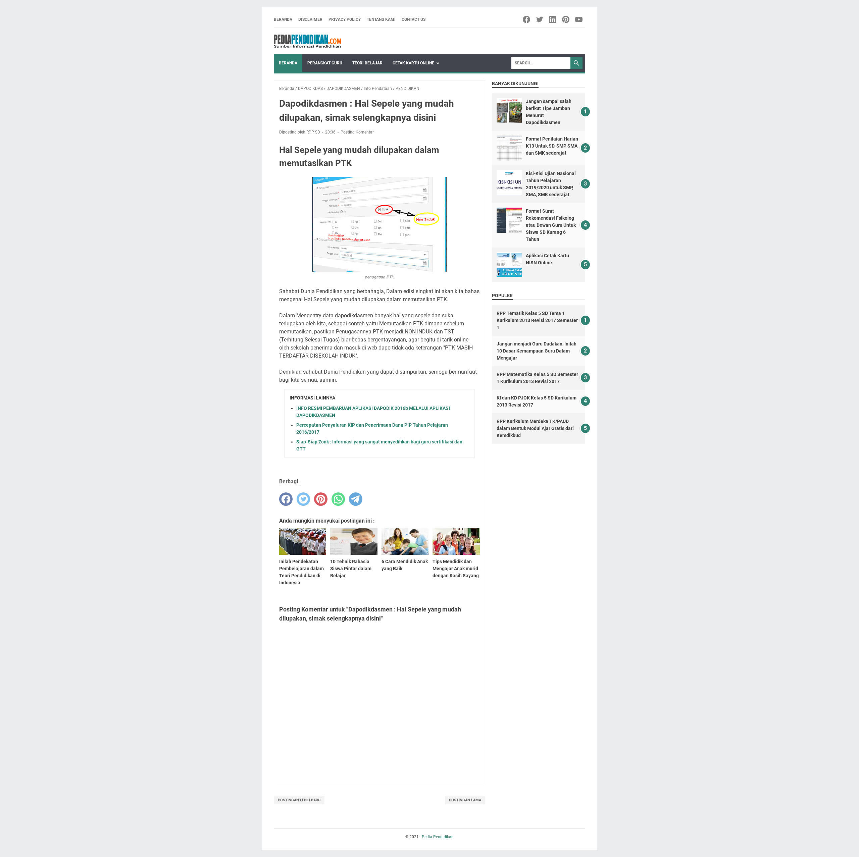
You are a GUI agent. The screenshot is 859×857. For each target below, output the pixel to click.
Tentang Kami (381, 19)
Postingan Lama (465, 800)
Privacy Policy (345, 19)
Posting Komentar (357, 132)
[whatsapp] (338, 499)
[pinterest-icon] (566, 19)
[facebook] (286, 499)
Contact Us (413, 19)
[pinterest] (320, 499)
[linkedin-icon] (553, 19)
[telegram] (355, 499)
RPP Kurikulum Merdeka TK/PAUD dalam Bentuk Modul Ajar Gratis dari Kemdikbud (535, 428)
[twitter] (303, 499)
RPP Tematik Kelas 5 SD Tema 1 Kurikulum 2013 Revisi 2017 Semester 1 (537, 320)
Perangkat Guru (324, 63)
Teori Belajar (367, 63)
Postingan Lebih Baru (299, 800)
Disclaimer (310, 19)
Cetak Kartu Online (413, 63)
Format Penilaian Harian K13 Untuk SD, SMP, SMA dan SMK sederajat (552, 146)
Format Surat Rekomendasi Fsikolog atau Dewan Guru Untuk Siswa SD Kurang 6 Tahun (551, 225)
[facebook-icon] (527, 19)
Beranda (283, 19)
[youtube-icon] (579, 19)
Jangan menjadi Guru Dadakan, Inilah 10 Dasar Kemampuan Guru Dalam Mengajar (536, 351)
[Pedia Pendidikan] (307, 41)
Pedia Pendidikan (438, 837)
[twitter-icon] (540, 19)
